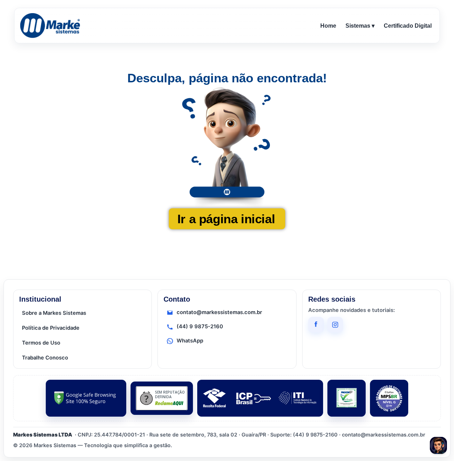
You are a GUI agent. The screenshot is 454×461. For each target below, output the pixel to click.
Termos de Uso (41, 343)
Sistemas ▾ (360, 26)
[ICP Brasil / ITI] (260, 398)
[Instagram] (335, 325)
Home (328, 26)
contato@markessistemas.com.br (219, 312)
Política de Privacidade (50, 328)
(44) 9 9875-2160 (200, 326)
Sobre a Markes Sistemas (54, 313)
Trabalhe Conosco (45, 358)
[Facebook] (316, 325)
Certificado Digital (408, 26)
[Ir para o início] (51, 25)
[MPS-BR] (389, 398)
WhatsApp (190, 340)
